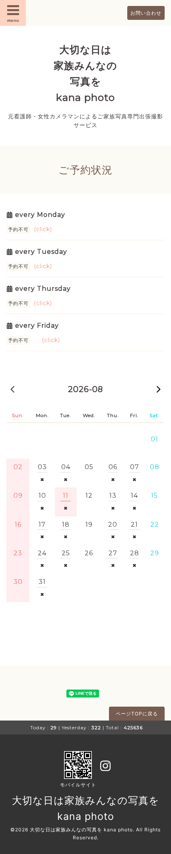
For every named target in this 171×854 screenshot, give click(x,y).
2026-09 (159, 389)
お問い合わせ (145, 13)
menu (13, 20)
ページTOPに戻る (137, 714)
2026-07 (12, 389)
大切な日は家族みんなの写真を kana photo (81, 830)
